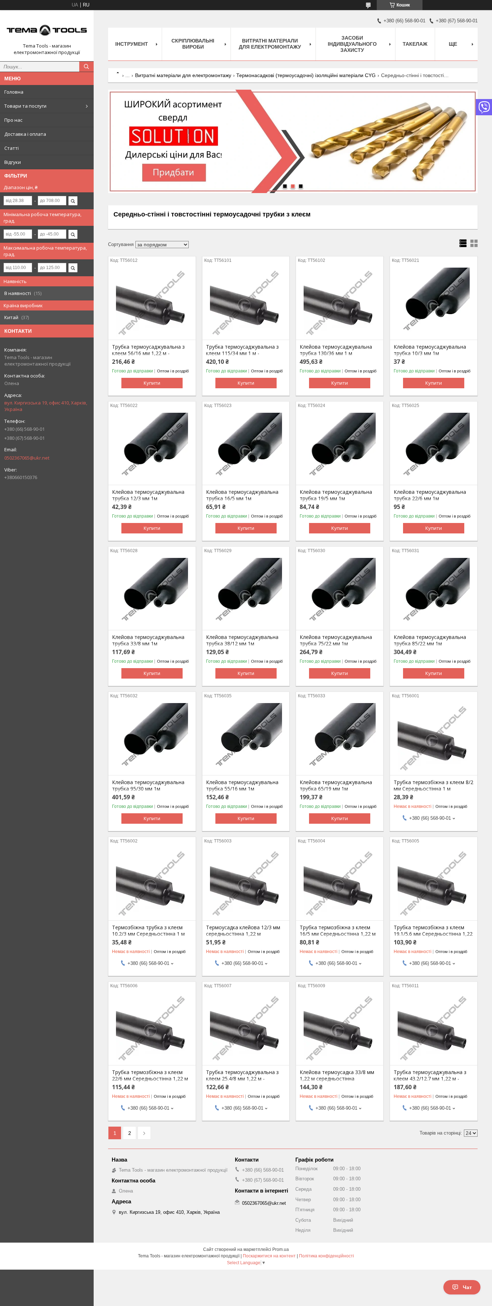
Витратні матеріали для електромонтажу (270, 44)
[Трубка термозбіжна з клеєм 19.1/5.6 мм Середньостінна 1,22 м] (433, 884)
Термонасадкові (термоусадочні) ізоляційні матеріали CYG (306, 75)
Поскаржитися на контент (269, 1255)
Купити (152, 383)
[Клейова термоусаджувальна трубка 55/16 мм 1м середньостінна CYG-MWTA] (246, 739)
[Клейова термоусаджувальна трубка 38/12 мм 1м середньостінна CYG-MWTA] (246, 594)
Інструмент (131, 44)
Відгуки (12, 162)
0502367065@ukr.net (26, 458)
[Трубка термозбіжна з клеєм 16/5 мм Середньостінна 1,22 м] (339, 884)
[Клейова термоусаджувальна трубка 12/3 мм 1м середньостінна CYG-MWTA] (152, 449)
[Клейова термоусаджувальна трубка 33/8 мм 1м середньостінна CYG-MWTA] (152, 594)
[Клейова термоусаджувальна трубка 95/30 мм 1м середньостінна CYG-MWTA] (152, 739)
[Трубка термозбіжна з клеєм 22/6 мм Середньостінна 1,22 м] (152, 1029)
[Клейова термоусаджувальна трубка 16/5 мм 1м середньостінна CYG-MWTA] (246, 449)
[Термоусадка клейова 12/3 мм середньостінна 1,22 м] (246, 884)
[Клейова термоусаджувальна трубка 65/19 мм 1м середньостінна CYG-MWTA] (339, 739)
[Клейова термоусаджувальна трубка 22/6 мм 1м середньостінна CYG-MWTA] (433, 449)
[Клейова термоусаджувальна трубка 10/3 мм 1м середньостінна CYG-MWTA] (433, 304)
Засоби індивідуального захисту (352, 44)
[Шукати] (86, 66)
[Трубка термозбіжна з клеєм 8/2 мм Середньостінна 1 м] (433, 739)
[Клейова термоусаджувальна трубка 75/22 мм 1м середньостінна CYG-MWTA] (339, 594)
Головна (13, 92)
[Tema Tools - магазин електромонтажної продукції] (46, 29)
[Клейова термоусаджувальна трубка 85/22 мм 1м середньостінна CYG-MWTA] (433, 594)
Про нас (13, 120)
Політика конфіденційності (326, 1255)
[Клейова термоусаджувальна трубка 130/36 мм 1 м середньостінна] (339, 304)
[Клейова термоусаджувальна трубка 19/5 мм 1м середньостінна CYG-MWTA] (339, 449)
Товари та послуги (25, 106)
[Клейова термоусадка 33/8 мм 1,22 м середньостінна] (339, 1029)
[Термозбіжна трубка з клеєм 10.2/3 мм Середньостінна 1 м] (152, 884)
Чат (467, 1287)
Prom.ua (280, 1249)
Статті (11, 148)
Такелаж (415, 44)
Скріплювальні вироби (192, 44)
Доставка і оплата (25, 134)
